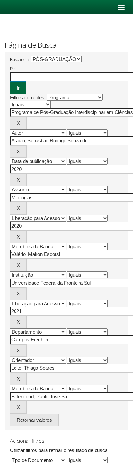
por (13, 68)
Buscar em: (20, 59)
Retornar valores (34, 420)
